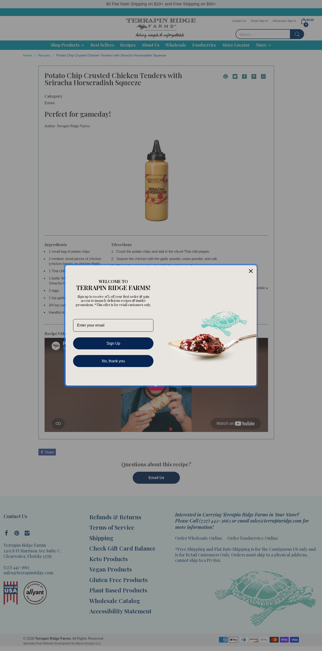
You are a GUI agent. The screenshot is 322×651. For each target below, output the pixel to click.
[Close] (250, 271)
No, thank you (113, 361)
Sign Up (113, 343)
